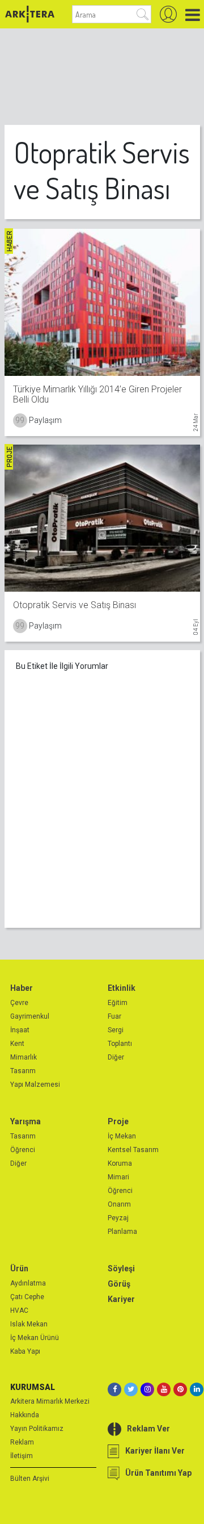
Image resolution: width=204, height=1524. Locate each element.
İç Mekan (122, 1136)
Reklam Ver (148, 1428)
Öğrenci (22, 1150)
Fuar (114, 1016)
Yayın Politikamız (36, 1429)
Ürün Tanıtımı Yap (158, 1472)
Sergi (116, 1030)
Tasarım (23, 1071)
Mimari (118, 1177)
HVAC (19, 1310)
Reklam (22, 1442)
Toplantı (120, 1044)
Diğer (116, 1057)
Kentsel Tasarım (133, 1150)
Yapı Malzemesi (35, 1084)
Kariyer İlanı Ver (155, 1450)
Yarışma (25, 1121)
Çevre (19, 1003)
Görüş (119, 1283)
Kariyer (121, 1299)
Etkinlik (121, 988)
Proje (118, 1121)
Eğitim (118, 1003)
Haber (21, 988)
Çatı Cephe (27, 1297)
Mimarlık (23, 1057)
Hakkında (24, 1415)
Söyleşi (121, 1268)
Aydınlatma (28, 1283)
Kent (17, 1044)
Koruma (120, 1163)
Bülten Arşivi (29, 1479)
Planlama (122, 1232)
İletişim (21, 1456)
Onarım (119, 1204)
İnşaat (19, 1030)
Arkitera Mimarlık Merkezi (50, 1401)
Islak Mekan (29, 1324)
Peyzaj (118, 1218)
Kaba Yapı (25, 1351)
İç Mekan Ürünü (34, 1338)
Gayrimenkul (29, 1016)
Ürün (19, 1268)
